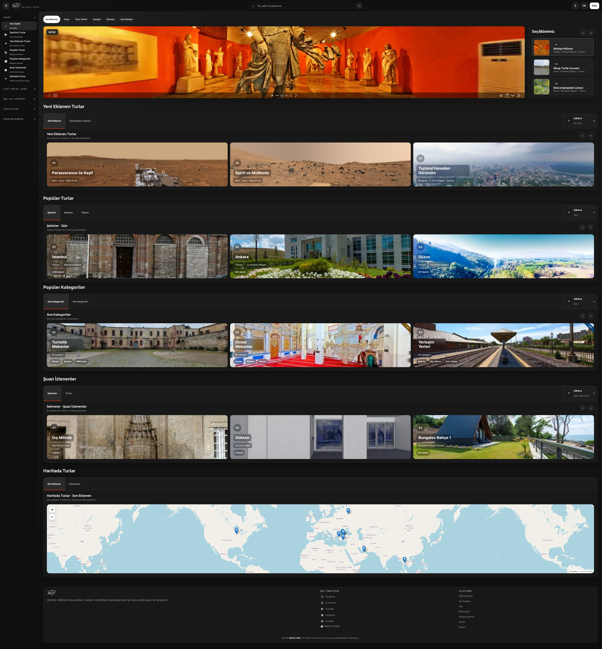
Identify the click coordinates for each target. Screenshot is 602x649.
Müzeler (111, 19)
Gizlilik (462, 622)
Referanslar (464, 611)
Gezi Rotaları (127, 19)
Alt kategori (57, 354)
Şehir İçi (421, 361)
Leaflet (574, 571)
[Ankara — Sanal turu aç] (320, 256)
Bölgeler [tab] (68, 212)
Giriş (594, 5)
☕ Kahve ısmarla (330, 626)
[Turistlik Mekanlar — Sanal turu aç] (137, 345)
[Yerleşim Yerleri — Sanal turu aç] (503, 345)
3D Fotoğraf (464, 601)
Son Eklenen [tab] (54, 484)
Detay (52, 32)
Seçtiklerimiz (51, 19)
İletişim (462, 627)
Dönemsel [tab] (74, 484)
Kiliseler (262, 361)
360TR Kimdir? (466, 596)
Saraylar (97, 19)
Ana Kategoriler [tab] (56, 301)
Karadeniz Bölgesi (439, 264)
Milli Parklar (81, 361)
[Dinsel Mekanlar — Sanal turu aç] (320, 345)
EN (584, 5)
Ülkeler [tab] (85, 212)
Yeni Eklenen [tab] (54, 120)
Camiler (238, 361)
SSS (461, 606)
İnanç (66, 19)
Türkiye (55, 264)
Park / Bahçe (451, 361)
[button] (405, 560)
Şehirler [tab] (52, 212)
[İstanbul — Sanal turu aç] (137, 256)
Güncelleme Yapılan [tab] (80, 120)
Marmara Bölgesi (72, 264)
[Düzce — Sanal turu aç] (503, 256)
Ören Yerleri (81, 19)
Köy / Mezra (435, 361)
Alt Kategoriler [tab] (80, 301)
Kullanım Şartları (466, 616)
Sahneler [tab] (52, 393)
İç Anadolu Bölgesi (256, 264)
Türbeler (250, 361)
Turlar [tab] (68, 393)
